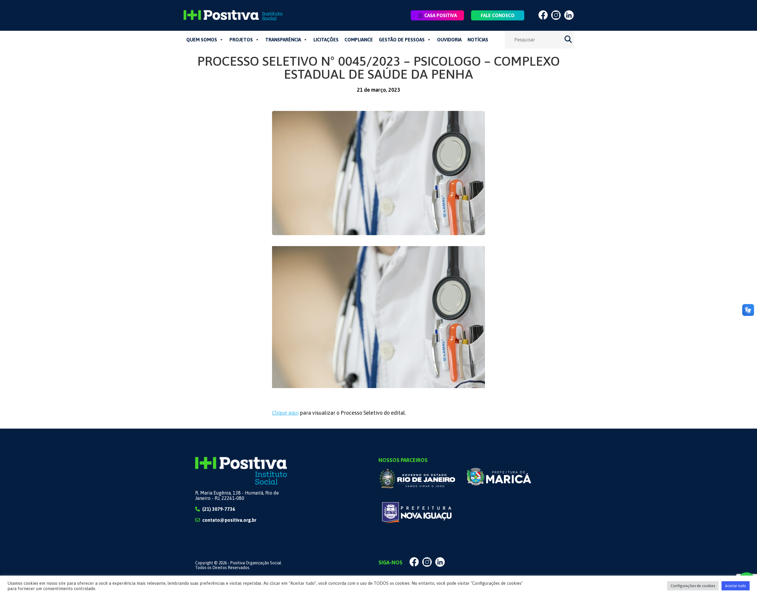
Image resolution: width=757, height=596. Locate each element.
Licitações (326, 39)
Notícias (478, 39)
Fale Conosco (498, 15)
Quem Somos (201, 39)
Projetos (241, 39)
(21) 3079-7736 (218, 509)
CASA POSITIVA (440, 15)
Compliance (358, 39)
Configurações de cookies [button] (693, 586)
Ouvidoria (449, 39)
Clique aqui (285, 413)
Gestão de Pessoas (402, 39)
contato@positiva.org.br (229, 520)
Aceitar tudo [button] (735, 586)
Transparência (283, 39)
